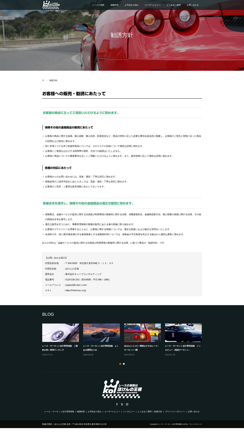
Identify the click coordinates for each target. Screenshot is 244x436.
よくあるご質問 (174, 5)
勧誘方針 (158, 411)
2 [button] (124, 364)
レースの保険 (98, 5)
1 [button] (120, 364)
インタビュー (129, 411)
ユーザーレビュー (153, 5)
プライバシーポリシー (175, 411)
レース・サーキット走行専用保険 (59, 411)
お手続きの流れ (132, 5)
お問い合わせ (193, 5)
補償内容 (114, 5)
